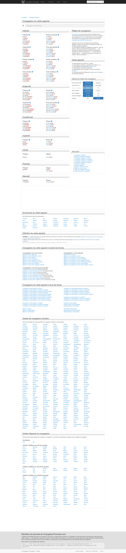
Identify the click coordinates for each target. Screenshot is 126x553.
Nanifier (75, 386)
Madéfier (65, 380)
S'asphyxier (56, 329)
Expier (54, 364)
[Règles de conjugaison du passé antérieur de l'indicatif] (58, 59)
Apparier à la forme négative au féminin (32, 260)
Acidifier (34, 324)
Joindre (65, 222)
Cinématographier (47, 339)
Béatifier (55, 333)
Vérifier (75, 426)
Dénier (34, 349)
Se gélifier (45, 369)
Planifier (75, 395)
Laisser (44, 456)
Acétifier (24, 324)
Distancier (86, 355)
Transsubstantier (77, 424)
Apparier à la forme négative (29, 257)
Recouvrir (86, 502)
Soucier (65, 419)
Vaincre (34, 499)
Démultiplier (76, 348)
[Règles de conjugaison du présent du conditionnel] (29, 121)
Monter (65, 456)
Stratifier (86, 420)
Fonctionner (66, 454)
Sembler (86, 459)
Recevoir (35, 493)
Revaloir (86, 493)
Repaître (65, 493)
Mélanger (25, 226)
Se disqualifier (56, 355)
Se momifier (66, 384)
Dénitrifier (55, 349)
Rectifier (75, 406)
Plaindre (65, 502)
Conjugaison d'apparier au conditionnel (84, 161)
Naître (34, 489)
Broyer (54, 447)
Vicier (34, 428)
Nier (64, 386)
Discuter (75, 452)
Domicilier (55, 357)
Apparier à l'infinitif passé (28, 311)
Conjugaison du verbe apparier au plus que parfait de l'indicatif (37, 294)
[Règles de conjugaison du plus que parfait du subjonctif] (58, 103)
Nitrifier (55, 388)
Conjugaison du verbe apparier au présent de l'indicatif (35, 290)
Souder (24, 227)
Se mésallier (25, 384)
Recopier (55, 406)
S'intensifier (86, 375)
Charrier (55, 337)
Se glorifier (65, 369)
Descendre (35, 500)
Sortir (85, 504)
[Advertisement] (63, 9)
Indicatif (26, 30)
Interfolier (25, 377)
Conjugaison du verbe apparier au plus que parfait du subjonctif (78, 294)
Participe (26, 163)
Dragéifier (65, 357)
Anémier (86, 326)
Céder (64, 447)
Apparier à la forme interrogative (30, 259)
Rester (75, 459)
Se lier (34, 379)
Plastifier (25, 397)
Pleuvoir (35, 491)
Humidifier (65, 371)
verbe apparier (76, 34)
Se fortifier (45, 368)
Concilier (25, 342)
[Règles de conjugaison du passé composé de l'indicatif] (58, 35)
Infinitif (25, 150)
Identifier (55, 373)
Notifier (75, 388)
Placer (85, 448)
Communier (66, 340)
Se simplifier (86, 417)
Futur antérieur (51, 72)
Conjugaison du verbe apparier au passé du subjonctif (76, 291)
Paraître (24, 502)
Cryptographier (66, 344)
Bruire (44, 479)
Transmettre (35, 506)
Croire (85, 480)
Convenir (86, 499)
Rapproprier (86, 402)
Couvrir (75, 480)
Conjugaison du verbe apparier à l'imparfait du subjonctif (77, 292)
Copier (34, 344)
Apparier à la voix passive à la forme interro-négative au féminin (78, 264)
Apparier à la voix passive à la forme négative (74, 257)
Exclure (75, 500)
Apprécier (65, 328)
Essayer (55, 454)
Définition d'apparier (79, 165)
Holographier (36, 371)
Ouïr (44, 489)
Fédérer (75, 226)
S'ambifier (25, 326)
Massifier (55, 382)
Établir (85, 468)
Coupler (65, 224)
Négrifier (35, 388)
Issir (85, 486)
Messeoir (86, 488)
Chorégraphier (26, 339)
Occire (54, 489)
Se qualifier (25, 400)
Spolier (34, 420)
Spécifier (25, 420)
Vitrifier (54, 428)
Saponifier (86, 415)
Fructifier (65, 368)
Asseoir (75, 477)
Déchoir (75, 482)
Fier (54, 366)
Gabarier (76, 368)
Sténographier (56, 420)
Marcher (55, 456)
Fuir (44, 486)
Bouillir (34, 479)
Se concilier (35, 342)
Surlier (75, 422)
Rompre (24, 495)
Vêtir (44, 499)
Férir (75, 484)
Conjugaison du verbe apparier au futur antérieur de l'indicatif (37, 300)
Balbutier (25, 333)
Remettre (35, 504)
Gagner (85, 454)
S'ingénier (25, 375)
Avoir (24, 442)
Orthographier (66, 390)
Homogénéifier (46, 371)
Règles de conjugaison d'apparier (82, 156)
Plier (34, 395)
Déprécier (55, 351)
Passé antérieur (51, 59)
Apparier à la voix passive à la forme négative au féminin (77, 260)
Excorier (86, 362)
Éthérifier (45, 362)
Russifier (86, 413)
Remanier (65, 408)
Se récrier (65, 406)
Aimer (24, 447)
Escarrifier (65, 360)
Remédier (25, 410)
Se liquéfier (35, 380)
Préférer (75, 458)
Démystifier (86, 348)
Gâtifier (85, 368)
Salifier (65, 415)
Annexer (86, 226)
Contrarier (76, 342)
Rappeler (35, 459)
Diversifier (35, 357)
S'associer (76, 329)
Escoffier (76, 360)
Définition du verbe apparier (34, 233)
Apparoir (55, 477)
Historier (24, 371)
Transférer (65, 461)
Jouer (34, 456)
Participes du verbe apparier (70, 303)
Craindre (35, 482)
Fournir (24, 470)
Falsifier (75, 366)
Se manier (25, 382)
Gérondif (26, 176)
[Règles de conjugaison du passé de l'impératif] (51, 140)
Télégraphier (25, 424)
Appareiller (65, 218)
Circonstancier (56, 339)
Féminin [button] (98, 90)
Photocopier (76, 393)
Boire (85, 477)
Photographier (87, 393)
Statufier (45, 420)
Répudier (65, 411)
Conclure (35, 480)
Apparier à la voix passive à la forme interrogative (75, 259)
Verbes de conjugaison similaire (82, 169)
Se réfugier (35, 408)
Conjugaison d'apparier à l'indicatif (83, 158)
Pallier (64, 391)
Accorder (55, 220)
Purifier (44, 399)
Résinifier (35, 413)
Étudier (55, 362)
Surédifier (65, 422)
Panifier (75, 391)
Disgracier (35, 355)
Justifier (75, 377)
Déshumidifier (56, 353)
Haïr (34, 468)
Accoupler (25, 218)
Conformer (86, 220)
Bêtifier (75, 333)
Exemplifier (25, 364)
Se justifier (86, 377)
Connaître (55, 480)
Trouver (85, 461)
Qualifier (86, 399)
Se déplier (45, 351)
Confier (44, 342)
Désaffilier (35, 353)
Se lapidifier (56, 379)
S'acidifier (45, 324)
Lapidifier (45, 379)
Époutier (55, 360)
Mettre (44, 488)
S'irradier (55, 377)
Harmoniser (25, 222)
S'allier (85, 324)
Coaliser (65, 226)
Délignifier (45, 348)
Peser (75, 448)
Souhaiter (35, 461)
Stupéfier (25, 422)
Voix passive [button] (98, 85)
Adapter (75, 220)
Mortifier (75, 384)
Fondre (75, 224)
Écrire (34, 484)
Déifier (85, 346)
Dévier (64, 353)
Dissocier (65, 355)
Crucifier (55, 344)
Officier (34, 390)
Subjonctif (27, 86)
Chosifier (35, 339)
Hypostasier (45, 373)
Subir (44, 472)
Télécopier (86, 422)
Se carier (76, 335)
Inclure (75, 486)
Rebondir (55, 470)
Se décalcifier (26, 346)
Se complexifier (87, 340)
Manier (85, 380)
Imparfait (26, 47)
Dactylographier (77, 344)
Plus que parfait (51, 47)
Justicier (65, 377)
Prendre (65, 491)
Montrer (75, 456)
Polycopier (35, 397)
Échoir (24, 484)
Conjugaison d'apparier (80, 155)
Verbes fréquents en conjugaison (82, 171)
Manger (45, 448)
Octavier (24, 390)
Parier (85, 391)
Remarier (76, 408)
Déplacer (65, 452)
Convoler (76, 222)
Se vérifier (86, 426)
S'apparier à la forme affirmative (30, 269)
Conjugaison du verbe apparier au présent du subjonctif (76, 290)
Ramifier (35, 402)
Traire (54, 497)
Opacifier (45, 390)
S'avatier (86, 331)
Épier (34, 360)
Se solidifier (56, 419)
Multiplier (25, 386)
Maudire (75, 488)
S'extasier (45, 366)
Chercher (86, 450)
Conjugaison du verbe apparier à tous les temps (42, 284)
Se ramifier (45, 402)
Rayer (24, 459)
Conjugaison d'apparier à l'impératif (83, 162)
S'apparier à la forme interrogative (30, 273)
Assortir (45, 220)
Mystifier (45, 386)
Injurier (54, 375)
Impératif (26, 135)
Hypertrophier (26, 373)
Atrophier (86, 329)
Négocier (86, 386)
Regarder (45, 459)
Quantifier (35, 400)
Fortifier (34, 368)
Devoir (54, 482)
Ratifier (75, 404)
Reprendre (55, 504)
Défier (54, 346)
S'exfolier (45, 364)
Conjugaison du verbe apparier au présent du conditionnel (77, 298)
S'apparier (74, 70)
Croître (24, 482)
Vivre (64, 497)
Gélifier (34, 369)
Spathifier (86, 419)
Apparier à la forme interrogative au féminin (33, 262)
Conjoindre (55, 222)
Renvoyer (65, 459)
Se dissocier (76, 355)
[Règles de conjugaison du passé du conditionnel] (51, 121)
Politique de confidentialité (92, 551)
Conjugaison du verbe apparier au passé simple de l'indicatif (36, 295)
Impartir (45, 468)
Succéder (45, 461)
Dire (64, 482)
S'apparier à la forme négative (30, 272)
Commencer (25, 452)
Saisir (34, 472)
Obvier (85, 388)
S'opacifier (55, 390)
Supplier (45, 422)
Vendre (55, 506)
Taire (34, 497)
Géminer (35, 226)
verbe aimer (82, 37)
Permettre (55, 502)
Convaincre (25, 500)
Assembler (76, 218)
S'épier (44, 360)
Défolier (75, 346)
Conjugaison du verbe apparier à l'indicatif (32, 288)
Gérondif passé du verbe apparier (71, 311)
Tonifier (44, 424)
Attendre (65, 499)
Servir (64, 495)
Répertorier (25, 411)
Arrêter (44, 450)
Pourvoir (45, 222)
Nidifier (44, 388)
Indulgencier (87, 373)
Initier (34, 375)
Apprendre (55, 499)
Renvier (85, 410)
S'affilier (65, 324)
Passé (48, 90)
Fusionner (35, 224)
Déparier (76, 349)
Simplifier (76, 417)
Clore (75, 479)
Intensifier (76, 375)
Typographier (36, 426)
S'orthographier (77, 390)
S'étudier (65, 362)
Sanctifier (76, 415)
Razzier (85, 404)
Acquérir (45, 477)
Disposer (86, 452)
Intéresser (25, 456)
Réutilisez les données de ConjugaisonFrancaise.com (43, 534)
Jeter (34, 448)
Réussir (24, 472)
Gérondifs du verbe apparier (70, 308)
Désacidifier (25, 353)
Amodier (45, 326)
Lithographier (46, 380)
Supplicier (55, 422)
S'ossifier (25, 391)
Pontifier (45, 397)
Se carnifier (86, 335)
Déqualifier (76, 351)
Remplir (75, 470)
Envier (24, 360)
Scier (24, 417)
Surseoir (24, 497)
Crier (44, 344)
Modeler (55, 448)
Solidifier (45, 419)
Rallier (85, 400)
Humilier (75, 371)
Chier (44, 337)
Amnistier (35, 326)
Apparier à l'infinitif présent (29, 310)
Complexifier (76, 340)
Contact (101, 551)
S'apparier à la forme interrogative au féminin (33, 276)
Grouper (55, 218)
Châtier (65, 337)
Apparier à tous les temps (81, 168)
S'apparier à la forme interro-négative (31, 278)
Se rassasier (66, 404)
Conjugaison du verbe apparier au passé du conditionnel (77, 300)
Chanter (75, 450)
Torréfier (55, 424)
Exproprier (35, 366)
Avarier (75, 331)
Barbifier (35, 333)
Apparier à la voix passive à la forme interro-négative (76, 263)
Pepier (34, 393)
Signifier (65, 417)
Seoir (44, 495)
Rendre (55, 493)
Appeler (34, 450)
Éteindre (65, 500)
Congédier (65, 342)
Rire (85, 491)
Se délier (35, 348)
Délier (24, 348)
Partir (24, 220)
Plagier (54, 395)
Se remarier (86, 408)
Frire (34, 486)
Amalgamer (56, 224)
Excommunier (77, 362)
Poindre (45, 491)
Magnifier (76, 380)
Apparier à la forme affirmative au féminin (32, 256)
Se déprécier (66, 351)
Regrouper (55, 226)
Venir (44, 506)
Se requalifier (87, 411)
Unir (44, 218)
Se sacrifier (45, 415)
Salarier (55, 415)
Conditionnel (28, 117)
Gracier (75, 369)
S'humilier (86, 371)
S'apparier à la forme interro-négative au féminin (34, 279)
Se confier (55, 342)
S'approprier (25, 329)
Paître (64, 489)
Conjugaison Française (32, 2)
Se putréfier (76, 399)
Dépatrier (86, 349)
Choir (64, 479)
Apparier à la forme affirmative (30, 254)
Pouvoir (75, 489)
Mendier (75, 382)
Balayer (65, 450)
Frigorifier (55, 368)
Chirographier (87, 337)
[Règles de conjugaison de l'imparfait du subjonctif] (30, 103)
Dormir (85, 482)
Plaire (24, 491)
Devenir (45, 500)
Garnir (34, 222)
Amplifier (55, 326)
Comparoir (25, 480)
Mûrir (34, 470)
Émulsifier (76, 359)
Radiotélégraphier (78, 400)
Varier (64, 426)
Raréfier (35, 404)
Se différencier (26, 355)
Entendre (55, 500)
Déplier (34, 351)
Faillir (44, 484)
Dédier (44, 346)
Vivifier (64, 428)
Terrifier (34, 424)
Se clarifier (76, 339)
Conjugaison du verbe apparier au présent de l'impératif (35, 304)
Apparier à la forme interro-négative (31, 263)
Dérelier (86, 351)
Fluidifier (25, 368)
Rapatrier (55, 402)
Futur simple (27, 72)
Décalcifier (86, 344)
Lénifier (65, 379)
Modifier (35, 384)
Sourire (24, 506)
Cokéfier (45, 340)
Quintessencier (46, 400)
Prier (54, 397)
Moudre (24, 489)
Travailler (76, 461)
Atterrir (54, 468)
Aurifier (34, 331)
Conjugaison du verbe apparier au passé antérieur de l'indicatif (37, 297)
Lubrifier (55, 380)
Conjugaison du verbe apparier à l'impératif (33, 303)
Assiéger (45, 447)
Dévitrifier (76, 353)
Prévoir (75, 491)
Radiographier (66, 400)
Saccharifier (25, 415)
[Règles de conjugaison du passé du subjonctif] (51, 90)
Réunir (85, 218)
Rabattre (76, 502)
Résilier (24, 413)
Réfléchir (65, 470)
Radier (54, 400)
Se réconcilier (46, 406)
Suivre (85, 495)
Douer (85, 447)
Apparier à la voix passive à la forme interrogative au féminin (78, 262)
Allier (24, 224)
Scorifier (45, 417)
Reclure (45, 493)
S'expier (65, 364)
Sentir (54, 495)
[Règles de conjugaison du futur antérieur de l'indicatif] (57, 72)
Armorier (35, 329)
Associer (35, 220)
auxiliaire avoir (92, 66)
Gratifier (86, 369)
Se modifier (45, 384)
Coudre (85, 479)
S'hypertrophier (36, 373)
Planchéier (65, 395)
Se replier (45, 411)
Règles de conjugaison (81, 30)
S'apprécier (76, 328)
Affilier (54, 324)
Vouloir (85, 497)
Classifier (86, 339)
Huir (64, 486)
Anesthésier (25, 328)
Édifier (24, 359)
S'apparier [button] (98, 83)
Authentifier (45, 331)
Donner (24, 454)
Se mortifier (86, 384)
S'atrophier (25, 331)
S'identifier (65, 373)
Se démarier (66, 348)
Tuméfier (86, 424)
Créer (75, 447)
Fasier (85, 366)
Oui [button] (98, 93)
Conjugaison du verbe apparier (36, 21)
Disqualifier (45, 355)
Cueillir (44, 482)
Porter (54, 458)
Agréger (45, 224)
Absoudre (35, 477)
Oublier (34, 391)
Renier (54, 410)
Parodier (25, 393)
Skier (24, 419)
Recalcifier (25, 406)
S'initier (44, 375)
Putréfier (65, 399)
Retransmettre (66, 504)
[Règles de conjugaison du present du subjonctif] (29, 90)
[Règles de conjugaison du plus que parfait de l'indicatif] (58, 47)
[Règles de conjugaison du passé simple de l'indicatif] (33, 59)
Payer (64, 448)
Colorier (55, 340)
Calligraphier (46, 335)
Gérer (75, 454)
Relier (54, 408)
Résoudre (76, 493)
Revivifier (55, 413)
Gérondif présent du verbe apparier (72, 310)
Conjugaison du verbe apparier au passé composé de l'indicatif (37, 291)
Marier (34, 218)
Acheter (24, 450)
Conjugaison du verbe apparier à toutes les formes (43, 247)
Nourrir (44, 470)
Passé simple (27, 59)
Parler (24, 458)
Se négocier (25, 388)
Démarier (55, 348)
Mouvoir (65, 488)
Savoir (34, 495)
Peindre (85, 489)
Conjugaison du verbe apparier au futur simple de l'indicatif (36, 298)
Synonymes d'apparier (80, 163)
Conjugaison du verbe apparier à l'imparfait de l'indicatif (35, 292)
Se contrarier (87, 342)
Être (34, 442)
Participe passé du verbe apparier (71, 306)
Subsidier (35, 422)
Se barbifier (45, 333)
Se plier (45, 395)
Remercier (35, 410)
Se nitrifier (65, 388)
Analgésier (76, 326)
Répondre (45, 504)
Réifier (44, 408)
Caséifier (25, 337)
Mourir (54, 488)
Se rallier (25, 402)
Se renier (65, 410)
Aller (24, 477)
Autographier (56, 331)
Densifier (65, 349)
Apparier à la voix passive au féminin (72, 256)
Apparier (43, 2)
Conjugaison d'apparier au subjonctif (83, 159)
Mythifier (55, 386)
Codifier (34, 340)
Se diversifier (46, 357)
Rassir (24, 493)
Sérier (54, 417)
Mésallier (86, 382)
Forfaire (86, 484)
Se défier (65, 346)
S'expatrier (86, 364)
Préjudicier (65, 397)
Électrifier (35, 359)
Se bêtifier (86, 333)
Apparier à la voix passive (70, 254)
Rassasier (55, 404)
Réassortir (65, 220)
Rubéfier (76, 413)
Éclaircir (75, 468)
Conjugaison (51, 2)
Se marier (45, 382)
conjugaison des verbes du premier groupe (82, 40)
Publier (34, 399)
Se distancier (26, 357)
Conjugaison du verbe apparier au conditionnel (74, 297)
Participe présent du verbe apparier (72, 304)
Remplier (45, 410)
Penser (44, 458)
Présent (25, 35)
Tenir (44, 497)
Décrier (34, 346)
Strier (75, 420)
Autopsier (65, 331)
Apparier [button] (88, 83)
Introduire (86, 500)
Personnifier (46, 393)
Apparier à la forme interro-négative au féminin (33, 264)
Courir (64, 480)
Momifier (55, 384)
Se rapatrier (66, 402)
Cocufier (24, 340)
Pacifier (55, 391)
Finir (24, 468)
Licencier (76, 379)
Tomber (55, 461)
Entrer (44, 454)
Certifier (34, 337)
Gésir (54, 486)
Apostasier (35, 328)
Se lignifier (86, 379)
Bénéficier (65, 333)
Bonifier (24, 335)
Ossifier (85, 390)
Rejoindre (25, 504)
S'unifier (55, 426)
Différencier (86, 353)
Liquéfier (25, 380)
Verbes (58, 2)
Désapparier (46, 353)
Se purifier (55, 399)
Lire (34, 488)
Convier (24, 344)
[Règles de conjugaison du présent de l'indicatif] (29, 35)
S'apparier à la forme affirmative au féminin (33, 271)
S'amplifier (65, 326)
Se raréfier (45, 404)
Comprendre (76, 499)
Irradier (44, 377)
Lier (85, 224)
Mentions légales (79, 551)
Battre (24, 479)
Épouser (86, 222)
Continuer (35, 452)
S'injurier (65, 375)
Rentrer (55, 459)
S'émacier (65, 359)
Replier (34, 411)
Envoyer (24, 448)
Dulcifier (75, 357)
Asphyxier (45, 329)
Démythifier (25, 349)
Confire (44, 480)
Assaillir (65, 477)
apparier (96, 72)
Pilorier (24, 395)
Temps (65, 2)
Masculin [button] (88, 90)
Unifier (44, 426)
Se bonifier (35, 335)
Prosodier (86, 397)
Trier (64, 424)
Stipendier (65, 420)
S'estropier (35, 362)
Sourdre (75, 495)
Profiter (85, 458)
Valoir (24, 499)
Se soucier (76, 419)
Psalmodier (25, 399)
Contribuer (45, 452)
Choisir (65, 468)
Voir (74, 497)
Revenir (75, 504)
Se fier (64, 366)
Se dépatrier (25, 351)
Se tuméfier (25, 426)
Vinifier (44, 428)
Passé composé (51, 35)
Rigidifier (65, 413)
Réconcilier (35, 406)
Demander (55, 452)
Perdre (44, 502)
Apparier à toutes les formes (81, 166)
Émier (44, 359)
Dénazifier (45, 349)
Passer (34, 458)
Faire (54, 484)
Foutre (24, 486)
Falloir (64, 484)
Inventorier (35, 377)
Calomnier (55, 335)
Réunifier (45, 413)
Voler (24, 463)
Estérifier (86, 360)
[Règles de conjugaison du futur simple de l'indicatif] (32, 72)
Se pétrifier (65, 393)
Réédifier (86, 406)
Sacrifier (35, 415)
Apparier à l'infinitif (27, 308)
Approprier (86, 328)
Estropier (25, 362)
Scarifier (35, 417)
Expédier (25, 366)
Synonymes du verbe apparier (35, 212)
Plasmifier (86, 395)
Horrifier (55, 371)
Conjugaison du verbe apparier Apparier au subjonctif (76, 288)
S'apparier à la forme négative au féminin (32, 275)
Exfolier (34, 364)
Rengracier (76, 410)
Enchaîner (35, 227)
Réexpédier (25, 408)
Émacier (55, 359)
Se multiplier (35, 386)
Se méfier (65, 382)
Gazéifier (25, 369)
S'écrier (85, 357)
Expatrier (76, 364)
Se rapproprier (26, 404)
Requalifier (76, 411)
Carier (64, 335)
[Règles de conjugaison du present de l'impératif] (29, 140)
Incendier (76, 373)
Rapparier (45, 226)
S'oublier (45, 391)
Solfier (34, 419)
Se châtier (76, 337)
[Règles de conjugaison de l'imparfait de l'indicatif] (30, 47)
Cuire (54, 479)
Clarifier (65, 339)
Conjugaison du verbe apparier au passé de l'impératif (35, 306)
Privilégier (76, 397)
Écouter (34, 454)
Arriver (54, 450)
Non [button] (88, 93)
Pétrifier (55, 393)
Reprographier (56, 411)
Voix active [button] (88, 85)
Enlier (85, 359)
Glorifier (55, 369)
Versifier (24, 428)
